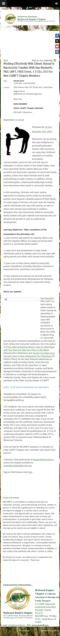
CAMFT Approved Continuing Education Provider (45, 606)
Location (6, 87)
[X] (57, 41)
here (30, 472)
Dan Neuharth (47, 298)
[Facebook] (57, 36)
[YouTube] (57, 46)
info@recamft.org (16, 625)
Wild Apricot (35, 630)
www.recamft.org (40, 625)
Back (5, 60)
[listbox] (44, 60)
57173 (39, 612)
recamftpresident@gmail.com (17, 465)
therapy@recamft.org (43, 459)
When (5, 81)
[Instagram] (57, 52)
